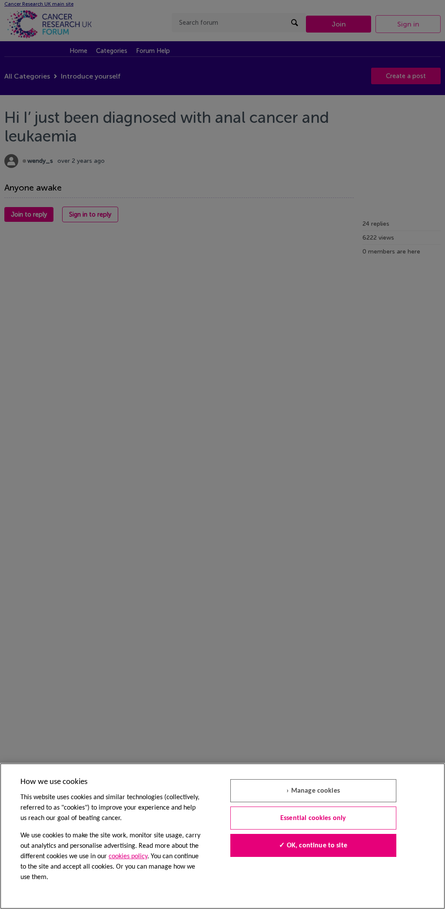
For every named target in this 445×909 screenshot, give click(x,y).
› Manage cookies (313, 790)
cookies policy (128, 856)
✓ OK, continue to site (313, 845)
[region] (222, 836)
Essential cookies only (313, 818)
